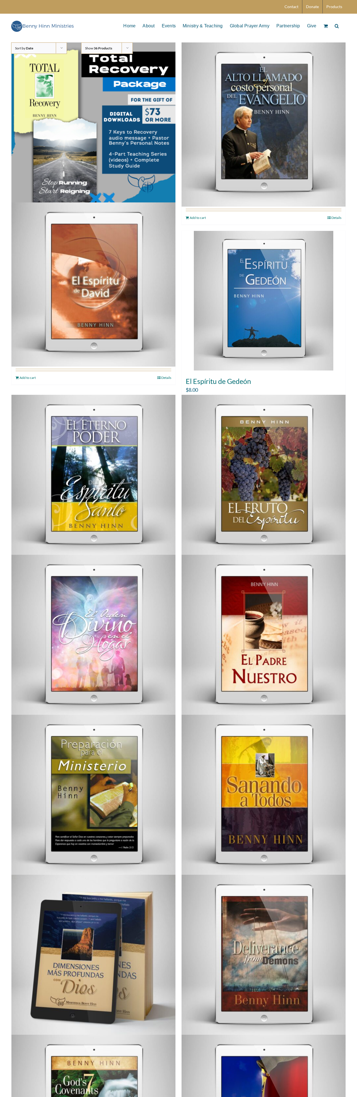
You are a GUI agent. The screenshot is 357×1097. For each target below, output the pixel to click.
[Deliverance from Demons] (264, 957)
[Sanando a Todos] (264, 796)
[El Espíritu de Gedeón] (264, 301)
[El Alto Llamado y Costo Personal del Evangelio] (264, 124)
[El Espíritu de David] (93, 284)
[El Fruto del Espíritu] (264, 476)
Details (336, 218)
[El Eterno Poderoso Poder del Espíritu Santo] (93, 476)
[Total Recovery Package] (93, 124)
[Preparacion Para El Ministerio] (93, 796)
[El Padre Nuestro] (264, 636)
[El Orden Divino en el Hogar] (93, 636)
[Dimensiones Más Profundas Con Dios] (93, 957)
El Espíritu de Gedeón (218, 381)
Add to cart (198, 218)
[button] (337, 25)
